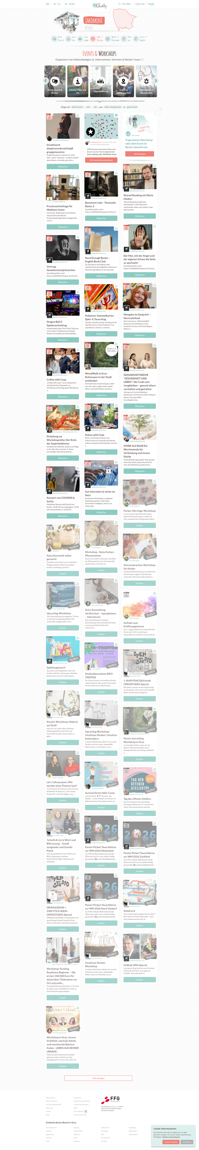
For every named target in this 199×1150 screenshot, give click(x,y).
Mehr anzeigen (98, 1078)
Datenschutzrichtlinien (82, 1101)
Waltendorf (133, 1131)
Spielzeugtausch (56, 667)
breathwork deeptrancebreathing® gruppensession (60, 148)
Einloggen (151, 4)
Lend (75, 1138)
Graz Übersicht (51, 1128)
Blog (47, 1115)
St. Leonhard (105, 1138)
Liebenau (77, 1141)
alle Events (77, 106)
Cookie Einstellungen (81, 1104)
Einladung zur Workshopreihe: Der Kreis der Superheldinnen (62, 440)
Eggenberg (49, 1134)
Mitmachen (63, 166)
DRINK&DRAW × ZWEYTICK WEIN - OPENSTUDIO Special (59, 911)
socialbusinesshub (95, 142)
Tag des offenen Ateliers (137, 798)
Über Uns (49, 1108)
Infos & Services (51, 1101)
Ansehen (139, 525)
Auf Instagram (79, 1111)
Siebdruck (129, 910)
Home (48, 4)
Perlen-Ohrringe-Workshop (140, 510)
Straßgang (132, 1128)
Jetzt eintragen (140, 154)
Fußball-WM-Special (135, 965)
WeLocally (114, 1106)
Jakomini (77, 1134)
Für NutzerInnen (125, 4)
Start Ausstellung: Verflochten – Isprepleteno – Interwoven (100, 613)
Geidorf (48, 1138)
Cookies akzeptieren (171, 1142)
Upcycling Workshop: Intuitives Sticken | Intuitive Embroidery (101, 735)
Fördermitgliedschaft (53, 1104)
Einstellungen (187, 1142)
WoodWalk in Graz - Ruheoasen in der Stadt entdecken (98, 377)
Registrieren (140, 4)
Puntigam (104, 1131)
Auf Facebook (78, 1115)
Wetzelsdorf (133, 1134)
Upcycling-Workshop (59, 613)
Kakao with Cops (94, 434)
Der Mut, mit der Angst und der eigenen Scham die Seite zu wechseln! (140, 259)
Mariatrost (105, 1128)
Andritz (48, 1131)
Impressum (78, 1098)
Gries (48, 1141)
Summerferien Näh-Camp (100, 792)
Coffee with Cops (56, 379)
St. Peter (104, 1141)
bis (95, 106)
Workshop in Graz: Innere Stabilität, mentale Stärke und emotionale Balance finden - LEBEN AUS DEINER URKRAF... (63, 1044)
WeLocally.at (50, 1098)
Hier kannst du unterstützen (101, 160)
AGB (75, 1108)
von (88, 106)
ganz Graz (132, 106)
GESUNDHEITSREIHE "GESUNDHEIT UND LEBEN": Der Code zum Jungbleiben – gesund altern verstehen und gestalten (140, 382)
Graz (90, 28)
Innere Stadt (78, 1131)
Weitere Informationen (171, 1137)
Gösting (76, 1128)
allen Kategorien (112, 106)
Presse (48, 1111)
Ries (102, 1134)
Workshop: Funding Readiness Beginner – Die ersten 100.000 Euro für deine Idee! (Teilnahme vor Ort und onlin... (62, 975)
